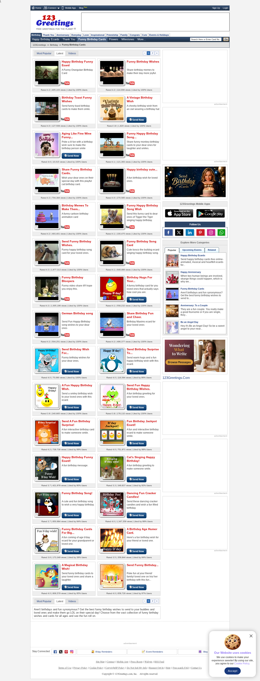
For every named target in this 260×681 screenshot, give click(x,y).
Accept (232, 670)
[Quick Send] (36, 83)
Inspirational (97, 35)
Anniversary (62, 35)
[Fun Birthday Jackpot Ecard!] (112, 432)
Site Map (100, 646)
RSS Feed (159, 646)
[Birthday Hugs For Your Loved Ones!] (112, 288)
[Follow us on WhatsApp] (221, 232)
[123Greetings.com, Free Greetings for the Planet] (55, 22)
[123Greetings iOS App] (179, 213)
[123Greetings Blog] (195, 355)
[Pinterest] (66, 636)
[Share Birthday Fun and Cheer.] (112, 324)
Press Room (136, 646)
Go (226, 39)
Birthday (36, 35)
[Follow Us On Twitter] (179, 232)
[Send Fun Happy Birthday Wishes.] (112, 396)
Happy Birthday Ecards (45, 39)
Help (168, 652)
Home (38, 8)
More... (142, 39)
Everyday (76, 35)
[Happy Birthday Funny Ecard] (46, 72)
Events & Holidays (159, 35)
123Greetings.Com (176, 378)
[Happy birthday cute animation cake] (112, 180)
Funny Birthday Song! (77, 493)
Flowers (113, 39)
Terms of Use (64, 652)
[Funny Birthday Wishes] (112, 72)
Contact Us (196, 652)
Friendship (112, 35)
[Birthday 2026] (195, 181)
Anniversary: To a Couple (194, 305)
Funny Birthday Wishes (143, 61)
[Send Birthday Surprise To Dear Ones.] (112, 360)
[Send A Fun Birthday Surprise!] (46, 432)
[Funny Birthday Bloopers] (46, 288)
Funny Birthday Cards (92, 39)
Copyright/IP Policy (115, 652)
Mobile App (70, 8)
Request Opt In (156, 652)
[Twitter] (60, 636)
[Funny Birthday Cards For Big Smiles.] (46, 540)
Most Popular (44, 53)
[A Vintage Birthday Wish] (112, 108)
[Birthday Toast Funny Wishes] (46, 108)
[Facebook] (55, 636)
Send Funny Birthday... (142, 565)
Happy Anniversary (191, 272)
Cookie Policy (96, 652)
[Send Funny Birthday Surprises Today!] (112, 576)
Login (225, 8)
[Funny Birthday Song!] (46, 504)
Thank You (48, 35)
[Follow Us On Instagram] (211, 232)
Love (86, 35)
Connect (52, 8)
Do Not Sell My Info (137, 652)
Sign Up (216, 8)
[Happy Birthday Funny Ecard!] (46, 468)
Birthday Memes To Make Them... (75, 207)
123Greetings (39, 45)
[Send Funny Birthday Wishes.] (46, 252)
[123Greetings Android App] (210, 213)
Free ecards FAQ (181, 652)
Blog (81, 8)
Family (124, 35)
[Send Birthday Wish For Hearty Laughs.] (46, 360)
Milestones (127, 39)
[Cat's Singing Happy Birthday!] (112, 468)
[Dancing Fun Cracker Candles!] (112, 504)
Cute (144, 35)
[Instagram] (71, 636)
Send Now (138, 119)
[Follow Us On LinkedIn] (190, 232)
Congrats (135, 35)
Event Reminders (154, 636)
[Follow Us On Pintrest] (200, 232)
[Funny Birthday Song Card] (112, 252)
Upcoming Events (192, 250)
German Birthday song (77, 313)
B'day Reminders (103, 636)
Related (212, 250)
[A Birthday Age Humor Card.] (112, 540)
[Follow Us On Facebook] (169, 232)
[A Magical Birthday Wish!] (46, 576)
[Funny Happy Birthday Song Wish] (112, 216)
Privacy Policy (80, 652)
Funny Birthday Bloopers (72, 279)
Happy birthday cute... (142, 169)
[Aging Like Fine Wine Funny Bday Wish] (46, 144)
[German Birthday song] (46, 324)
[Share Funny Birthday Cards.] (46, 180)
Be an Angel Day (189, 322)
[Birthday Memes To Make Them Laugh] (46, 216)
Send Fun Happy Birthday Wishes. (138, 387)
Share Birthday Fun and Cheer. (140, 315)
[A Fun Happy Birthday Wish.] (46, 396)
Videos (72, 53)
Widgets (148, 646)
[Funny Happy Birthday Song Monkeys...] (112, 144)
